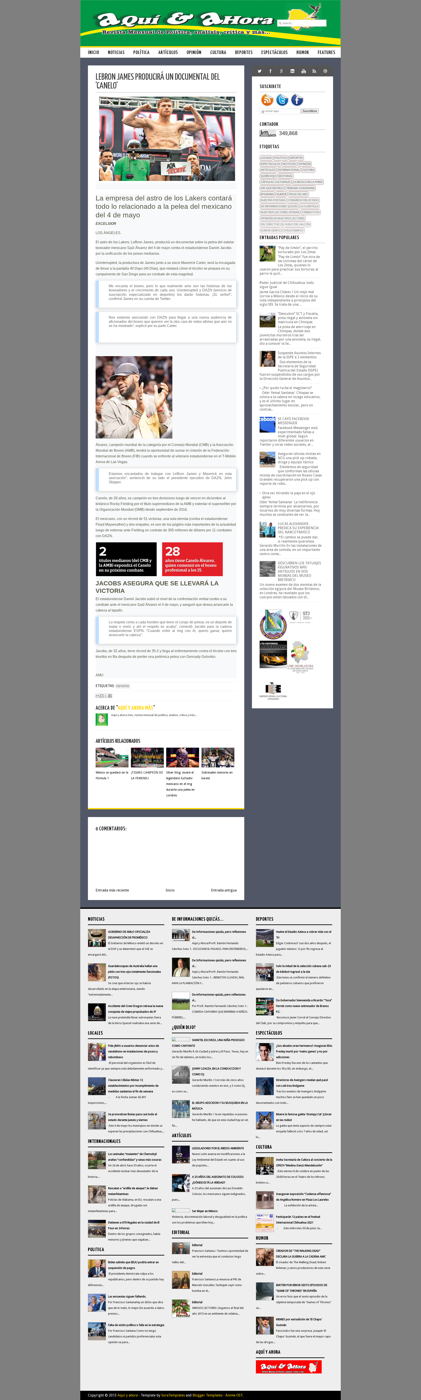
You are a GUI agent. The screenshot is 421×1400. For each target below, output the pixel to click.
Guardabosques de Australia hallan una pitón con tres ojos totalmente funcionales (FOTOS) (134, 971)
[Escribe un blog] (102, 696)
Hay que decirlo (272, 188)
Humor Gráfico (272, 230)
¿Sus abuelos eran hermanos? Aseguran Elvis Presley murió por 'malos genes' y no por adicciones (304, 1051)
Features (326, 52)
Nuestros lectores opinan (280, 212)
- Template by (161, 1395)
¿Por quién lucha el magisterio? (287, 388)
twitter (259, 70)
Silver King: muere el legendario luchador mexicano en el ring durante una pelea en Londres (180, 784)
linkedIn (292, 70)
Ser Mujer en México (205, 1211)
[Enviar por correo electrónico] (97, 696)
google (281, 70)
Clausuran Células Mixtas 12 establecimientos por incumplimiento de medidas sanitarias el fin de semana (133, 1085)
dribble (325, 70)
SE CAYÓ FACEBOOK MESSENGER (293, 421)
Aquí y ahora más (135, 708)
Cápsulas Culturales (276, 182)
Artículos (168, 52)
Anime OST (234, 1395)
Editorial (286, 176)
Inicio (93, 52)
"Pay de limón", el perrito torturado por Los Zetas (298, 250)
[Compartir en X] (106, 696)
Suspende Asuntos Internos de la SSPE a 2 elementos (299, 355)
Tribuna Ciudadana (300, 188)
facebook (270, 70)
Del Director (270, 224)
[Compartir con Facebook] (110, 696)
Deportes (244, 52)
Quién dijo (268, 176)
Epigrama (267, 194)
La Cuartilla (309, 206)
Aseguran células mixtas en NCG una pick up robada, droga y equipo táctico (299, 458)
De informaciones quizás (279, 206)
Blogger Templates (207, 1395)
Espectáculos (274, 52)
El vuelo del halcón (296, 224)
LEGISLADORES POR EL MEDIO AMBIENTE (218, 1148)
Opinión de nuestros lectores (283, 218)
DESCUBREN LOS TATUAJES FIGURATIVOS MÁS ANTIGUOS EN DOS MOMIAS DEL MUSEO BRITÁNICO (299, 571)
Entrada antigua (224, 890)
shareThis (314, 70)
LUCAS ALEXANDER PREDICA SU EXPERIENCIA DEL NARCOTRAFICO (298, 528)
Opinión (194, 52)
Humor (302, 52)
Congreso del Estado (303, 200)
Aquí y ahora (128, 1395)
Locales (266, 157)
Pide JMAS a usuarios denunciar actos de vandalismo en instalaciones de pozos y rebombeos (133, 1051)
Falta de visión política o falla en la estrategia (136, 1325)
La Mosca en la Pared (308, 182)
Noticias (116, 52)
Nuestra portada (273, 200)
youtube (303, 70)
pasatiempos (294, 230)
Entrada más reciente (112, 890)
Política (141, 52)
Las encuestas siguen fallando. (127, 1296)
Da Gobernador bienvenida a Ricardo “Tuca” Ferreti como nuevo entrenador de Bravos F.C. (304, 1006)
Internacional (289, 169)
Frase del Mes (298, 194)
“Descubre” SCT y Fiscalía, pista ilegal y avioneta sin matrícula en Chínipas (298, 318)
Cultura (218, 52)
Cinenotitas (311, 212)
